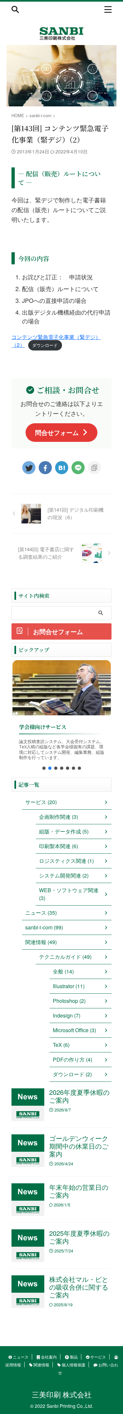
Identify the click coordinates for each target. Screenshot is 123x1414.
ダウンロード (45, 345)
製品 (73, 1357)
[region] (61, 717)
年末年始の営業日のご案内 (78, 1191)
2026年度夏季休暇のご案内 (79, 1096)
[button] (44, 768)
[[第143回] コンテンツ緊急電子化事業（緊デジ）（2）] (61, 467)
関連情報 (40, 1364)
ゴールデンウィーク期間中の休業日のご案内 (78, 1145)
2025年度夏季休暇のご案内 (79, 1237)
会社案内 (48, 1357)
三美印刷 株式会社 (62, 1394)
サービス (97, 1357)
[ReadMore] (61, 687)
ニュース (20, 1357)
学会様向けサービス (42, 726)
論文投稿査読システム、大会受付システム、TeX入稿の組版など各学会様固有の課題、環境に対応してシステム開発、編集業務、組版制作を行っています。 (61, 749)
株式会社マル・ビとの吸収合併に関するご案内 (78, 1286)
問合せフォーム (57, 432)
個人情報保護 (73, 1364)
